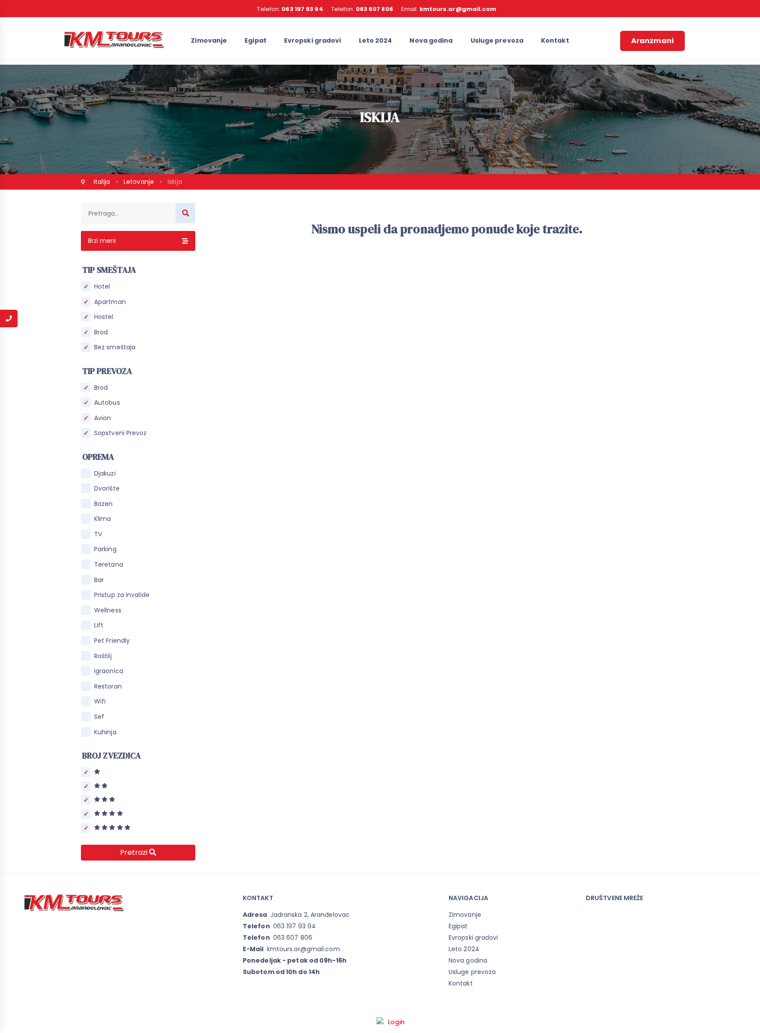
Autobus (107, 403)
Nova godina (431, 40)
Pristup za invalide (122, 595)
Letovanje (140, 181)
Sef (99, 717)
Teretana (108, 564)
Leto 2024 (375, 40)
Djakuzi (105, 473)
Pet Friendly (112, 641)
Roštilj (103, 656)
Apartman (110, 302)
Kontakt (555, 40)
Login (396, 1022)
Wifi (100, 701)
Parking (105, 549)
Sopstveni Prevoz (120, 433)
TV (98, 534)
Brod (101, 332)
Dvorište (107, 488)
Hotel (102, 286)
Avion (102, 418)
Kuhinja (105, 732)
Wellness (107, 610)
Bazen (103, 504)
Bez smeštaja (114, 347)
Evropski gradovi (312, 40)
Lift (98, 625)
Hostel (103, 317)
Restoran (108, 686)
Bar (99, 580)
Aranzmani (652, 41)
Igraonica (108, 671)
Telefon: (290, 9)
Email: (449, 9)
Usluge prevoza (497, 40)
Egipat (256, 40)
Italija (103, 181)
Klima (102, 519)
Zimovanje (209, 40)
